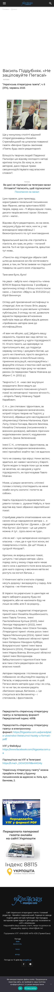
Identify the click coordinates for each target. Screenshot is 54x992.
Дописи (14, 9)
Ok (20, 988)
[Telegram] (30, 964)
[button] (4, 3)
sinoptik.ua (27, 960)
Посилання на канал (27, 191)
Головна (6, 9)
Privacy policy (30, 988)
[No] (51, 984)
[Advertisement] (27, 40)
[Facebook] (23, 964)
